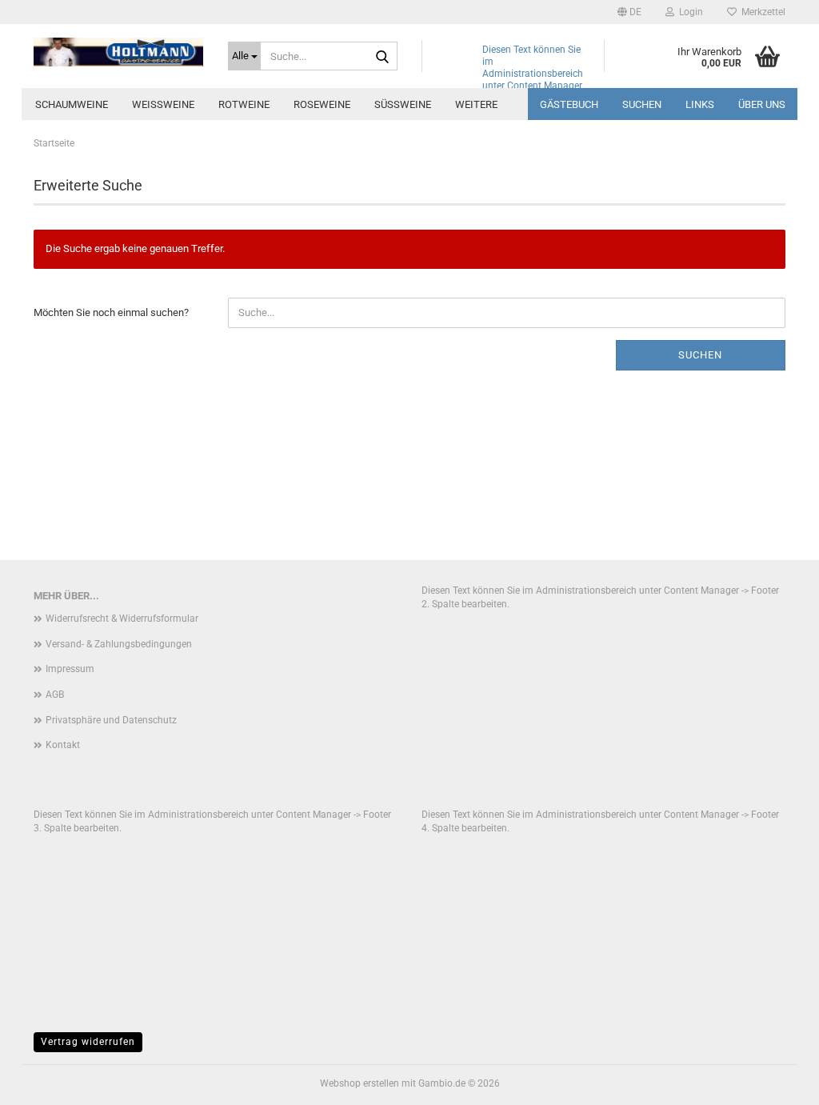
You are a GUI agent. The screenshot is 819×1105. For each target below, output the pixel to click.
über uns (761, 104)
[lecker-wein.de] (119, 52)
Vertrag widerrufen (88, 1041)
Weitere (476, 104)
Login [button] (688, 12)
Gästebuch (569, 104)
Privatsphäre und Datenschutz (111, 720)
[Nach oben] (775, 1081)
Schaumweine (71, 104)
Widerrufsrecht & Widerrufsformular (122, 618)
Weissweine (163, 104)
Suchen (641, 104)
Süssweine (402, 104)
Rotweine (244, 104)
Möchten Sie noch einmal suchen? (111, 312)
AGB (55, 694)
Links (699, 104)
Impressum (70, 669)
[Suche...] (382, 56)
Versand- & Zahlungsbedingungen (119, 644)
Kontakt (63, 745)
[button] (629, 12)
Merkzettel (761, 12)
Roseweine (322, 104)
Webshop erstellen (359, 1083)
